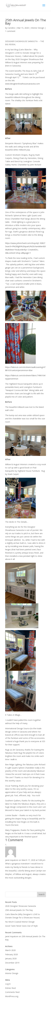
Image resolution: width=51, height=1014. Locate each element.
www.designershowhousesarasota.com (22, 83)
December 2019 (12, 962)
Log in (8, 984)
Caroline (11, 28)
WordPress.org (11, 996)
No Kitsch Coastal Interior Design (20, 921)
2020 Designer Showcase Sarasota (20, 906)
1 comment (10, 31)
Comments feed (12, 992)
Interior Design (37, 28)
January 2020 (11, 958)
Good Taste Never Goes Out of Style (21, 926)
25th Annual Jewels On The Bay (19, 910)
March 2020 (10, 950)
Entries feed (10, 988)
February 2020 (11, 954)
